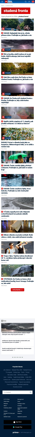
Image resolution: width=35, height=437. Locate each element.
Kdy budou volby (11, 374)
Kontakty (20, 405)
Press (19, 401)
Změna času (16, 372)
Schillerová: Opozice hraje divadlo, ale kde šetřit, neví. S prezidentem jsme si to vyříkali (16, 341)
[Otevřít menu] (2, 2)
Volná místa (6, 401)
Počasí (27, 372)
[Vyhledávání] (26, 2)
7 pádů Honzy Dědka (18, 377)
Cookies (5, 411)
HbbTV (5, 405)
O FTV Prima (6, 399)
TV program (9, 372)
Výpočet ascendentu (24, 382)
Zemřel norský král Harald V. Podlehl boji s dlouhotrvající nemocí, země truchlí (16, 349)
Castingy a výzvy (21, 403)
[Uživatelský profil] (29, 2)
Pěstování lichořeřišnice (11, 382)
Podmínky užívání (8, 407)
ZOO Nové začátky (23, 374)
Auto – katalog (8, 377)
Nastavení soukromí (22, 416)
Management (21, 399)
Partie (22, 372)
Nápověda (20, 411)
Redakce (20, 413)
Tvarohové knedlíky (12, 384)
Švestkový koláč (17, 387)
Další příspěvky (17, 289)
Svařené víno (7, 379)
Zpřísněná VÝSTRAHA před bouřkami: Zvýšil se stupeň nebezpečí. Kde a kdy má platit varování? (16, 333)
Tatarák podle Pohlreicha (18, 379)
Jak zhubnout (7, 370)
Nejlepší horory (27, 370)
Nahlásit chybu (7, 416)
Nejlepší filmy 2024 (17, 370)
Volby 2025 (28, 377)
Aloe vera (29, 379)
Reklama (6, 403)
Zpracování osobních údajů (22, 408)
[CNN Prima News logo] (8, 1)
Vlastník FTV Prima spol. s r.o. (9, 414)
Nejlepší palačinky (23, 384)
